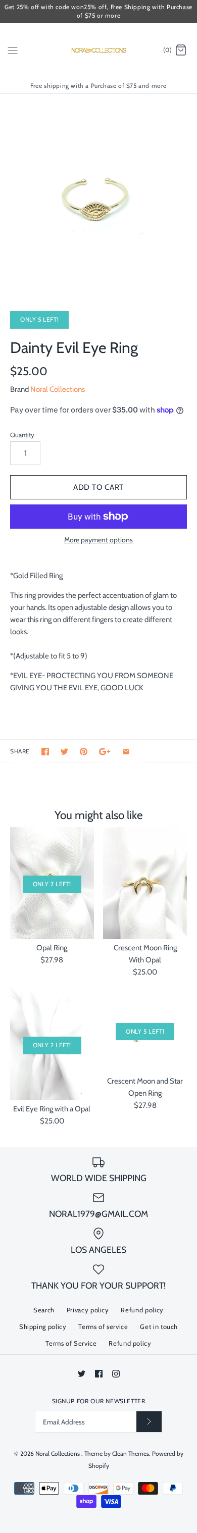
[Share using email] (126, 751)
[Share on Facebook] (45, 751)
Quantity (22, 435)
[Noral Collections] (99, 50)
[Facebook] (99, 1373)
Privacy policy (88, 1310)
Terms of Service (70, 1343)
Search (44, 1310)
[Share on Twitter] (64, 751)
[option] (98, 192)
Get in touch (159, 1326)
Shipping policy (43, 1326)
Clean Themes (130, 1453)
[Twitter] (81, 1373)
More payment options (98, 540)
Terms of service (103, 1326)
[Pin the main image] (83, 751)
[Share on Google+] (105, 751)
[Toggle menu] (12, 50)
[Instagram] (116, 1373)
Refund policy (142, 1310)
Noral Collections (57, 389)
